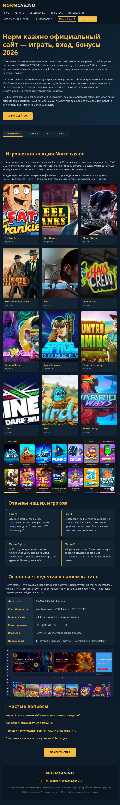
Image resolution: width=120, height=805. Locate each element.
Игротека (12, 133)
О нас (62, 133)
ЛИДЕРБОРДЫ (37, 12)
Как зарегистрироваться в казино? (29, 723)
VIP (48, 133)
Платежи (32, 133)
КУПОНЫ (19, 12)
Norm (19, 5)
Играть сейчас (18, 115)
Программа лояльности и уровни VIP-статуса (36, 738)
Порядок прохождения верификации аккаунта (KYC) (41, 730)
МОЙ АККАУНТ (67, 19)
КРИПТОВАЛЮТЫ (44, 19)
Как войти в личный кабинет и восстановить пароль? (43, 715)
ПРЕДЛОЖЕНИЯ (76, 12)
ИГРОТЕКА (56, 12)
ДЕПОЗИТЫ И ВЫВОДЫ (16, 19)
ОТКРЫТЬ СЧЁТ (87, 19)
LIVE (6, 12)
